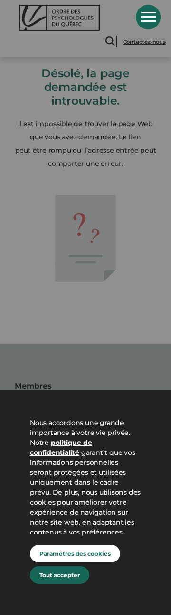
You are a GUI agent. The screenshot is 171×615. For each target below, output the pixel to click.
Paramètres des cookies (75, 553)
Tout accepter (59, 575)
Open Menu (148, 17)
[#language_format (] (71, 18)
